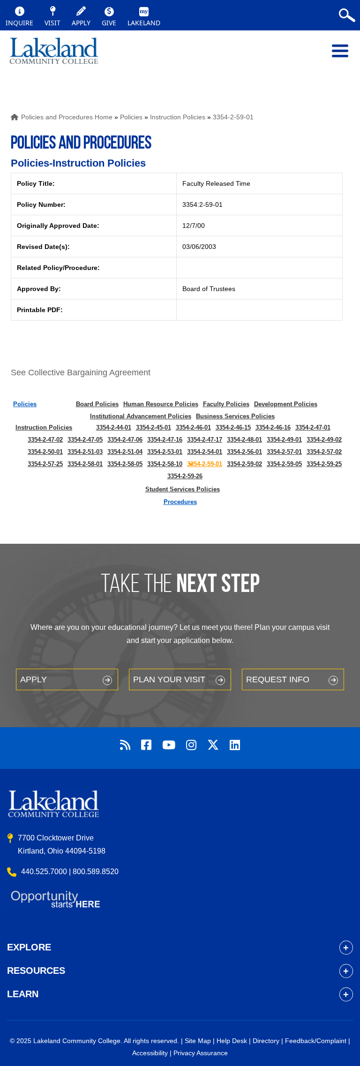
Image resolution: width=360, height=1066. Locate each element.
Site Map (198, 1040)
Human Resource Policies (160, 404)
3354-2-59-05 (284, 463)
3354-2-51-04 (124, 451)
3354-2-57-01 (284, 451)
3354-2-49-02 (324, 439)
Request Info (277, 679)
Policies (131, 117)
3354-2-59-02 (244, 463)
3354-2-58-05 (124, 463)
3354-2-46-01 (193, 427)
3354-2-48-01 (244, 439)
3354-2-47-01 (312, 427)
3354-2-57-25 (45, 463)
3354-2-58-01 (85, 463)
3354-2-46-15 (233, 427)
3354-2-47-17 (204, 439)
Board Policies (97, 404)
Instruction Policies (177, 117)
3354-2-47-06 (124, 439)
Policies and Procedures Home (66, 117)
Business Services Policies (235, 416)
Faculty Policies (226, 404)
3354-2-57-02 (324, 451)
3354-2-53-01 (164, 451)
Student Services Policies (182, 489)
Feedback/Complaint (315, 1040)
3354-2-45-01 (153, 427)
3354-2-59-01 (233, 117)
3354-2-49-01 (284, 439)
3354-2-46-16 (273, 427)
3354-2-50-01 (45, 451)
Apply (33, 679)
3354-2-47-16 (164, 439)
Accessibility (150, 1053)
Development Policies (285, 404)
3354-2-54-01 (204, 451)
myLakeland (54, 55)
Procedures (180, 501)
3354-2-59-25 (324, 463)
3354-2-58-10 (164, 463)
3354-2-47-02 (45, 439)
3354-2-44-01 (113, 427)
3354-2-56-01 (244, 451)
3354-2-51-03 (85, 451)
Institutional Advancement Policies (140, 416)
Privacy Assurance (200, 1053)
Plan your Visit (169, 679)
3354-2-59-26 (184, 476)
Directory (266, 1040)
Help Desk (232, 1040)
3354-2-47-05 (85, 439)
